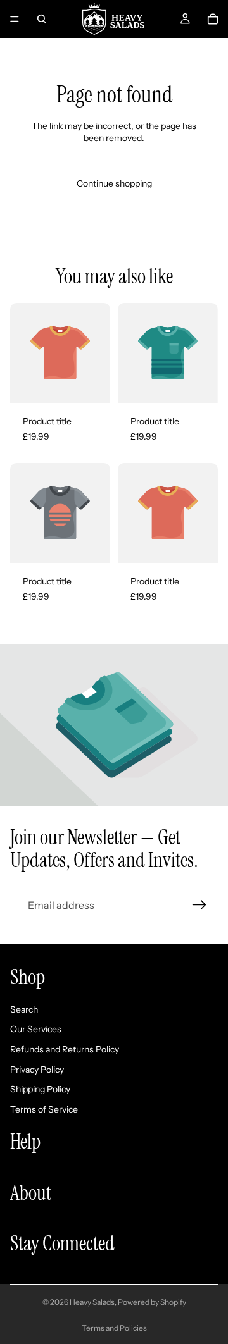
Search (24, 1009)
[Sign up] (199, 905)
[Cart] (213, 19)
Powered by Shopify (152, 1302)
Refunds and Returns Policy (64, 1049)
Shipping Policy (40, 1089)
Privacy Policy (37, 1069)
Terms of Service (44, 1109)
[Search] (42, 19)
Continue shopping (114, 183)
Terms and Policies (114, 1328)
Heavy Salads (92, 1302)
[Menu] (14, 19)
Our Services (35, 1029)
